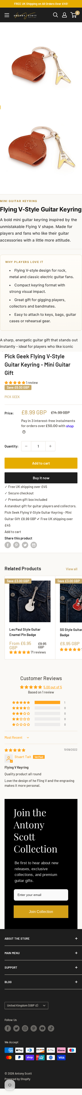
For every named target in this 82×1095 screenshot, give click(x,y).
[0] (74, 15)
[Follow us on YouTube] (42, 1028)
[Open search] (55, 14)
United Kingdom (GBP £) (22, 1005)
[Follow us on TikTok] (51, 1028)
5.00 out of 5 (53, 687)
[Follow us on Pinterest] (34, 1028)
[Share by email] (34, 544)
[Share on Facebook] (8, 544)
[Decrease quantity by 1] (26, 446)
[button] (15, 382)
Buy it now (41, 478)
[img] (15, 750)
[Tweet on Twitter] (25, 544)
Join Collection (41, 912)
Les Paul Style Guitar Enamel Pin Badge (25, 632)
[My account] (64, 14)
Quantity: (11, 446)
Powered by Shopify (17, 1079)
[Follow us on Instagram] (25, 1028)
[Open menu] (7, 15)
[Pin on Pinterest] (16, 544)
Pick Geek (12, 397)
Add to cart (41, 463)
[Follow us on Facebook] (8, 1028)
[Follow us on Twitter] (16, 1028)
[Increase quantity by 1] (50, 446)
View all (71, 569)
